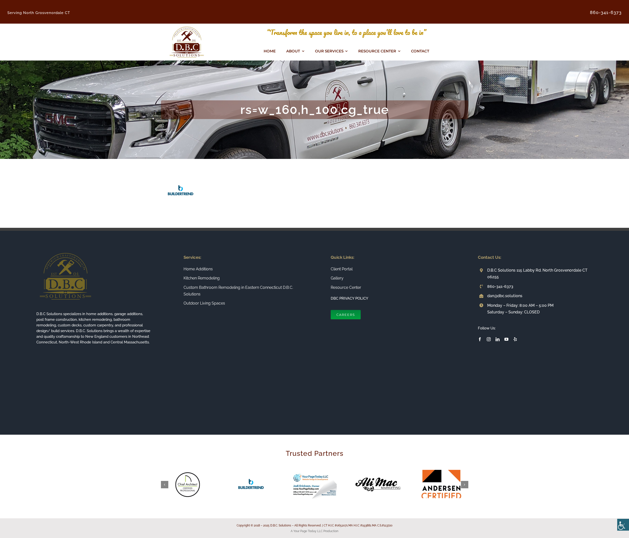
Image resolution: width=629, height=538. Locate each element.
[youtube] (506, 339)
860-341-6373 (500, 286)
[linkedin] (498, 339)
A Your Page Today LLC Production (314, 531)
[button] (164, 484)
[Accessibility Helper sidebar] (623, 525)
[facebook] (480, 339)
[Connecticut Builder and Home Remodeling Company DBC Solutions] (186, 25)
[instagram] (489, 339)
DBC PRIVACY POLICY (349, 298)
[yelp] (515, 339)
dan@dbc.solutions (504, 295)
